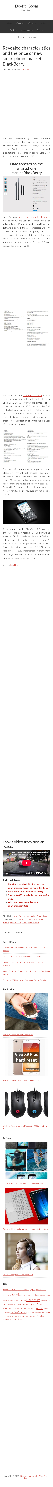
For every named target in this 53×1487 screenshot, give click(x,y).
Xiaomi (15, 1319)
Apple (32, 1289)
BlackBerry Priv (30, 919)
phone (39, 1308)
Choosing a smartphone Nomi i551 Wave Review (23, 1183)
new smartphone (26, 1308)
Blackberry (15, 565)
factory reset (29, 1294)
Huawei (10, 1304)
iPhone (16, 1304)
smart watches (16, 1316)
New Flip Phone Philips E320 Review (18, 1034)
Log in (26, 1478)
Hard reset (33, 1300)
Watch (44, 1316)
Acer (5, 1290)
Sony (23, 1316)
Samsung (23, 1312)
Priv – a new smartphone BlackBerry (25, 891)
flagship (10, 1300)
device (40, 919)
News (15, 916)
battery (43, 1290)
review (14, 1312)
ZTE (20, 1320)
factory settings (41, 1295)
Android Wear (24, 1290)
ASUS (38, 1289)
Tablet (39, 1316)
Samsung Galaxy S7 (34, 1312)
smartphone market (32, 395)
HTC (4, 1304)
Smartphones (42, 916)
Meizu (40, 1304)
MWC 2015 (16, 1308)
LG (36, 1304)
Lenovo (31, 1304)
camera (6, 1295)
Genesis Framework (28, 1476)
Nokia (34, 1308)
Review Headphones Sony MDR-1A (18, 1274)
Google (23, 1300)
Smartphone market (27, 916)
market (6, 922)
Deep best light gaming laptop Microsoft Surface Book (25, 1229)
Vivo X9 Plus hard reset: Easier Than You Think (22, 1080)
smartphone (45, 1312)
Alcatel (9, 1290)
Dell (10, 1295)
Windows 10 (7, 1319)
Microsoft (7, 1308)
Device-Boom (26, 6)
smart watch (7, 1316)
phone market (15, 922)
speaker (28, 1316)
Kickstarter (23, 1304)
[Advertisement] (26, 105)
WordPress (43, 1476)
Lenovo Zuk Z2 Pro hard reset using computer (22, 956)
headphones (45, 1300)
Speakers (34, 1316)
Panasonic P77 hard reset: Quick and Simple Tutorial (24, 980)
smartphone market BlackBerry (34, 217)
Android (15, 1289)
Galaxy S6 (16, 1300)
